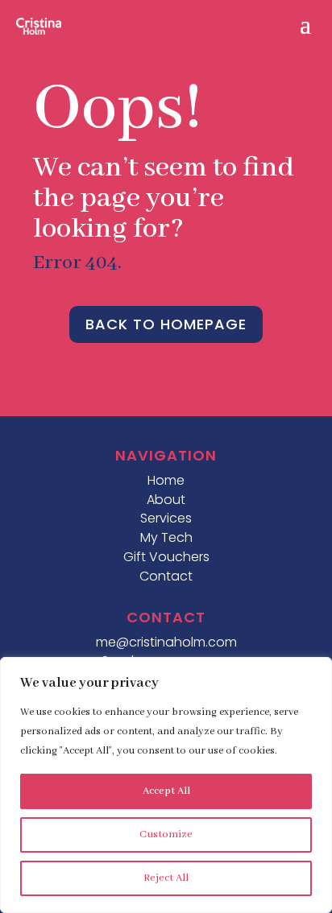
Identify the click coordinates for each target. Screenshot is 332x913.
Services (166, 518)
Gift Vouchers (166, 556)
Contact (166, 576)
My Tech (166, 537)
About (166, 499)
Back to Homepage (166, 324)
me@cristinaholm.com (166, 642)
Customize (166, 834)
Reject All (166, 878)
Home (166, 480)
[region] (166, 785)
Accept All (166, 791)
